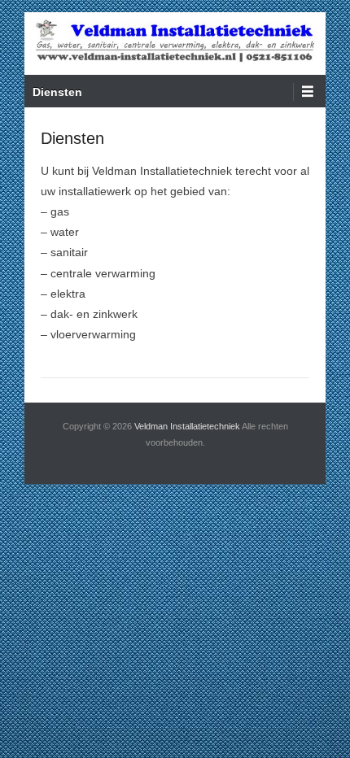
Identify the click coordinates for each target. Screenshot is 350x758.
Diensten (57, 91)
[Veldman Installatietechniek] (175, 43)
